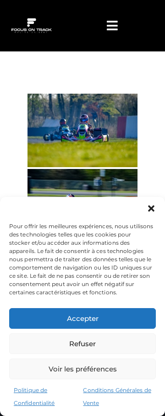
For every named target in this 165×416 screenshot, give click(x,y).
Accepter (83, 318)
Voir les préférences (83, 369)
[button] (151, 208)
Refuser (82, 343)
